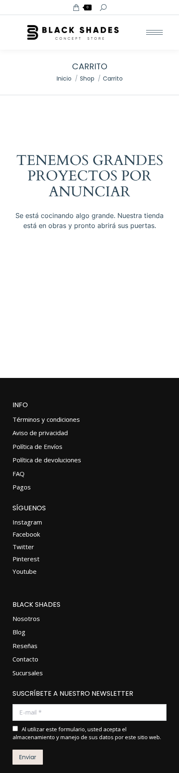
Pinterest (26, 559)
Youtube (24, 571)
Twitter (23, 546)
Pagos (21, 487)
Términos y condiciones (46, 419)
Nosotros (26, 619)
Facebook (26, 534)
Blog (18, 632)
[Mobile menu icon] (154, 32)
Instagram (27, 522)
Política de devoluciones (46, 460)
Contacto (25, 659)
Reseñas (24, 646)
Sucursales (27, 673)
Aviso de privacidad (40, 433)
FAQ (18, 474)
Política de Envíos (37, 447)
